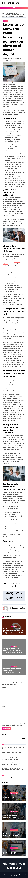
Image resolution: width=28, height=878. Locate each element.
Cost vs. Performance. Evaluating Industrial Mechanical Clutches (11, 753)
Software (6, 20)
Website (4, 718)
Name (4, 706)
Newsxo (22, 874)
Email (3, 712)
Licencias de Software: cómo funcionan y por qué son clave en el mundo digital (13, 769)
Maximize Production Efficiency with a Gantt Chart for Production (13, 763)
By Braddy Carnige (10, 58)
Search (4, 734)
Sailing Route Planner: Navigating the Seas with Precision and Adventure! (12, 650)
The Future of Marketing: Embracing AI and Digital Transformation (13, 758)
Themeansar (14, 875)
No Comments (7, 60)
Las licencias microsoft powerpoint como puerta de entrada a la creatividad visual (13, 631)
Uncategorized (14, 793)
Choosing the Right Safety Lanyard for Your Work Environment (13, 748)
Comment (5, 687)
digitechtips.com (10, 3)
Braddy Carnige (18, 608)
